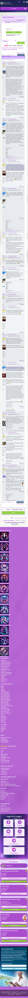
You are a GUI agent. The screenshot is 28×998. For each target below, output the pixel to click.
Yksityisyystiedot (11, 994)
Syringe (3, 412)
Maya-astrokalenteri (5, 782)
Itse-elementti (4, 774)
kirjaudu (18, 21)
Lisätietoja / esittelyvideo (14, 878)
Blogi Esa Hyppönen (5, 698)
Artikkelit (2, 676)
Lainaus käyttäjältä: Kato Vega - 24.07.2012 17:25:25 (14, 366)
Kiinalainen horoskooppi (6, 673)
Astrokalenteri (4, 717)
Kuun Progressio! (12, 49)
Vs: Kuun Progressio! (12, 62)
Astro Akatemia (4, 748)
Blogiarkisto (2, 796)
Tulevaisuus (3, 726)
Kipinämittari (3, 670)
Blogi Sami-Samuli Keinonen (7, 705)
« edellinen (18, 52)
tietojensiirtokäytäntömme (7, 960)
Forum (2, 714)
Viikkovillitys (3, 660)
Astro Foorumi (8, 17)
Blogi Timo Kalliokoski (5, 695)
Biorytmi (2, 685)
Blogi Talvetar (3, 707)
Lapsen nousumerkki (5, 666)
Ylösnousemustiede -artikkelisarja (7, 793)
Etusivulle (3, 681)
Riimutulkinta (3, 739)
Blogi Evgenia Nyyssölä (6, 699)
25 (6, 55)
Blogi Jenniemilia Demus (6, 713)
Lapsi (2, 731)
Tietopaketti (3, 715)
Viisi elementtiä (4, 772)
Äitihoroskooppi (4, 667)
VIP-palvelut (3, 722)
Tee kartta (3, 720)
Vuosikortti (3, 758)
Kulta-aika (2, 790)
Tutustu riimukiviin (4, 741)
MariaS (3, 233)
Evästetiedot (18, 994)
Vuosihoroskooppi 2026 (6, 663)
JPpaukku (4, 98)
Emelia (3, 119)
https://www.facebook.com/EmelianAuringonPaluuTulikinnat (14, 157)
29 (10, 55)
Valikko (14, 8)
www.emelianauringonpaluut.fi (10, 158)
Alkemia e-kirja (4, 679)
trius (3, 432)
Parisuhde (3, 729)
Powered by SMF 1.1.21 (19, 517)
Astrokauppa (3, 719)
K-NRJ (3, 362)
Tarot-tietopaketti (4, 754)
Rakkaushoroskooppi (5, 669)
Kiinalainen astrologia (5, 768)
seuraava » (22, 52)
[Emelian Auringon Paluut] (4, 207)
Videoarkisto (3, 798)
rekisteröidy (7, 22)
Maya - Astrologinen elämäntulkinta (8, 784)
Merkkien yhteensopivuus (6, 672)
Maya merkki (3, 675)
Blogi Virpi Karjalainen (5, 696)
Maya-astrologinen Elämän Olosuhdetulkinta (10, 785)
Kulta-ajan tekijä (3, 792)
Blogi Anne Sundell (5, 708)
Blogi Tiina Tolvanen (5, 704)
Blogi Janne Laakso (5, 711)
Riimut (2, 687)
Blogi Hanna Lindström (5, 709)
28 (9, 55)
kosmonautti (4, 465)
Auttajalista (3, 678)
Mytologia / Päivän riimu (6, 737)
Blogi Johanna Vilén (5, 693)
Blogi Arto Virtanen (5, 702)
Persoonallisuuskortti (5, 757)
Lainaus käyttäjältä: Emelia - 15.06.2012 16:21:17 (14, 164)
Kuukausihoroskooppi (5, 661)
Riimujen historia (4, 740)
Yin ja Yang (3, 771)
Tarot (2, 752)
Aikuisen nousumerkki (5, 664)
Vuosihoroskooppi (4, 769)
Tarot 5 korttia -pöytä (5, 760)
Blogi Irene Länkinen (5, 700)
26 (7, 55)
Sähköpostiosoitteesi (7, 963)
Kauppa (2, 799)
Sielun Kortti (3, 755)
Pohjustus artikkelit (4, 794)
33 (12, 55)
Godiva (3, 62)
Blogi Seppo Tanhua (5, 692)
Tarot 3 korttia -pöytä (5, 761)
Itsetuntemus (3, 728)
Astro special (13, 47)
